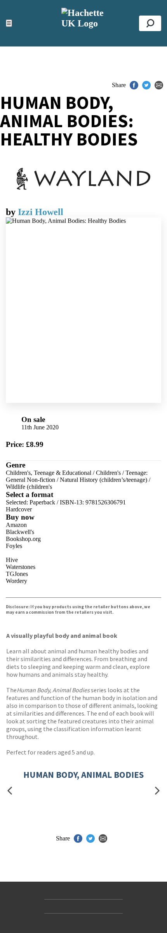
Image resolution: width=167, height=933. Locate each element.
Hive (12, 560)
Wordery (16, 581)
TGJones (17, 574)
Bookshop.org (23, 539)
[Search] (150, 23)
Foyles (14, 546)
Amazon (16, 525)
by (12, 212)
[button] (10, 790)
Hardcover (19, 509)
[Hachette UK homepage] (83, 23)
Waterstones (20, 567)
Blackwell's (20, 532)
